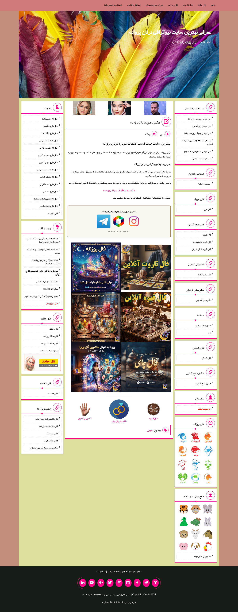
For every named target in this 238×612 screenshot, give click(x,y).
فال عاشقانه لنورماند (48, 426)
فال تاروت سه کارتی (48, 147)
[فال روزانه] (96, 268)
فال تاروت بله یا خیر (48, 205)
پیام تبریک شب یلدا (49, 350)
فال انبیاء (207, 209)
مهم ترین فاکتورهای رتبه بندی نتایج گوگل (42, 272)
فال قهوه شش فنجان (201, 249)
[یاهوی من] (155, 583)
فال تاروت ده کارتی (49, 184)
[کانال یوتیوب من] (91, 583)
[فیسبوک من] (137, 583)
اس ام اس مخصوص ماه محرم (197, 151)
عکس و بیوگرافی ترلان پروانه (119, 190)
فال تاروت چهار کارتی (48, 154)
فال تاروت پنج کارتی (48, 162)
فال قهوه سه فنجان (202, 241)
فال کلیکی (206, 358)
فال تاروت (188, 4)
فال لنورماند (52, 433)
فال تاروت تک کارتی (48, 140)
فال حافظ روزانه (50, 336)
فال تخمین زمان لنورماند (46, 418)
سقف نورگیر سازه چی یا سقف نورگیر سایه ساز (45, 261)
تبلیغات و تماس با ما (113, 4)
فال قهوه (207, 234)
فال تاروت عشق (50, 191)
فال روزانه (173, 4)
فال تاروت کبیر (51, 125)
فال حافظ (202, 4)
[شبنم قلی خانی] (84, 108)
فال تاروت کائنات (50, 133)
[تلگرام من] (146, 583)
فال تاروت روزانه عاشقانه (46, 198)
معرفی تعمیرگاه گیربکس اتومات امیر (41, 296)
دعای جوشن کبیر (203, 325)
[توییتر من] (109, 583)
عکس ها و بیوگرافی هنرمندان (44, 447)
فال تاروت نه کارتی (49, 176)
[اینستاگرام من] (128, 583)
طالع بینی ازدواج (203, 300)
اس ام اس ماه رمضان (201, 158)
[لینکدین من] (82, 583)
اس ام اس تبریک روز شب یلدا (197, 133)
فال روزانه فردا (51, 440)
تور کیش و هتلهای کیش (47, 281)
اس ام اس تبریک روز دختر (199, 118)
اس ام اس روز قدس (202, 125)
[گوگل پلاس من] (100, 583)
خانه (213, 4)
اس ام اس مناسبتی (154, 4)
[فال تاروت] (146, 268)
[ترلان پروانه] (119, 108)
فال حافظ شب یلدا (49, 343)
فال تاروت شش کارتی (47, 169)
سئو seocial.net (50, 288)
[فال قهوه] (146, 318)
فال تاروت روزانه (50, 118)
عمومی (150, 430)
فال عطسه (53, 393)
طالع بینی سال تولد (202, 556)
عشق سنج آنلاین (203, 383)
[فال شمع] (96, 318)
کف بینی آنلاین (204, 274)
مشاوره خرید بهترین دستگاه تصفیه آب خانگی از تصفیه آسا (42, 240)
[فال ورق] (96, 368)
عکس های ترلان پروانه (145, 122)
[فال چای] (146, 368)
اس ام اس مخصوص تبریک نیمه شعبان (197, 142)
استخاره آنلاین (133, 4)
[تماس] (119, 583)
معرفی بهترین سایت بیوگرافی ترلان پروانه (170, 32)
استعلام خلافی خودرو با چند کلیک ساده (43, 251)
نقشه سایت (107, 602)
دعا (209, 332)
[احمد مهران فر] (155, 108)
